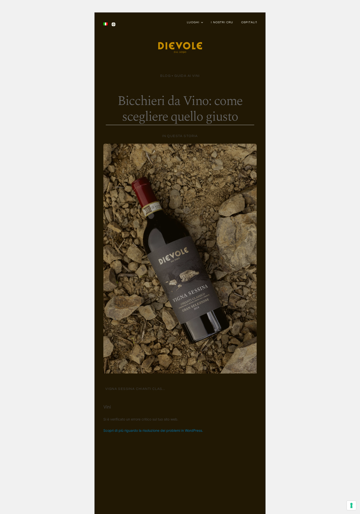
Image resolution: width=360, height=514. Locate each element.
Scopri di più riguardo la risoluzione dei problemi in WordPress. (153, 430)
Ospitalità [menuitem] (250, 22)
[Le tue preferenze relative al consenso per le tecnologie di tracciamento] (351, 505)
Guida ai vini (187, 76)
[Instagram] (113, 24)
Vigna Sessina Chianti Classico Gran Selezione (155, 389)
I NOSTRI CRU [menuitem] (222, 22)
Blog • (167, 76)
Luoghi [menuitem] (193, 22)
